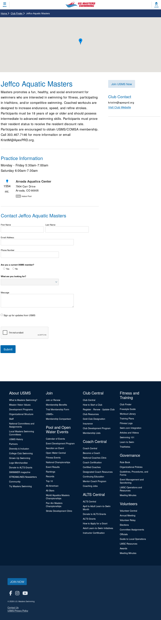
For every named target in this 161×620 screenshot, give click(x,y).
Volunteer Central (128, 510)
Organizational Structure (21, 414)
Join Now (17, 582)
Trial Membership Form (57, 409)
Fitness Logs (126, 423)
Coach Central (90, 448)
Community (14, 481)
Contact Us (13, 607)
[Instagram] (17, 593)
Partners (13, 443)
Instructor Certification (94, 532)
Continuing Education (93, 476)
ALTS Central (89, 501)
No (16, 268)
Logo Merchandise (18, 462)
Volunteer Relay (128, 520)
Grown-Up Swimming (19, 458)
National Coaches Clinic (94, 457)
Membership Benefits (56, 404)
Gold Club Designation (94, 418)
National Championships (58, 462)
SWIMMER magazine (19, 472)
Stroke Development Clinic (59, 510)
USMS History (16, 439)
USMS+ (49, 414)
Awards (123, 548)
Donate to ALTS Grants (20, 467)
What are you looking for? (13, 276)
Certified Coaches (92, 467)
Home (4, 13)
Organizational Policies (131, 466)
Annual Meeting (127, 515)
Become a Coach (91, 453)
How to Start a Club (92, 404)
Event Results (53, 466)
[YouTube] (25, 593)
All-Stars (50, 490)
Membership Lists (91, 432)
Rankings (50, 471)
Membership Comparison (58, 418)
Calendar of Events (55, 438)
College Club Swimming (21, 453)
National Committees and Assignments (21, 425)
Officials (124, 534)
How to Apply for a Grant (95, 523)
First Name (6, 224)
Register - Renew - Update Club (99, 409)
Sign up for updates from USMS (19, 315)
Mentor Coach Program (94, 481)
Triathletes (125, 446)
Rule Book (125, 462)
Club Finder (17, 13)
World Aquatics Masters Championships (57, 497)
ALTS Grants (89, 518)
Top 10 (49, 481)
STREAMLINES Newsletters (23, 476)
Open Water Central (56, 452)
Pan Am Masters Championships (54, 504)
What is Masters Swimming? (23, 400)
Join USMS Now (121, 84)
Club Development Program (97, 428)
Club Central (89, 400)
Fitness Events (53, 457)
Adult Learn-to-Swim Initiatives (98, 528)
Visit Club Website (119, 107)
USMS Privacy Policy (18, 610)
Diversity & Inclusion (19, 448)
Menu (5, 6)
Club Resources (91, 414)
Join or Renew (53, 400)
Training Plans (127, 418)
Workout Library (128, 413)
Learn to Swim (127, 442)
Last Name (50, 224)
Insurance (88, 423)
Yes (7, 268)
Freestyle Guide (128, 409)
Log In (156, 7)
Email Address (7, 237)
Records (50, 476)
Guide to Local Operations (133, 538)
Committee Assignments (132, 529)
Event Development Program (60, 443)
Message (5, 292)
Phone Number (7, 250)
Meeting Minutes (128, 495)
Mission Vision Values (20, 404)
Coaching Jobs (90, 485)
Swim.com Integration (130, 427)
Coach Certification (92, 462)
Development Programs (21, 409)
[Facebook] (10, 593)
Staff (11, 418)
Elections (124, 524)
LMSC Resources (128, 543)
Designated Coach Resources (98, 471)
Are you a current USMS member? (17, 264)
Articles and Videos (129, 432)
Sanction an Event (55, 448)
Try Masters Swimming (20, 486)
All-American (52, 485)
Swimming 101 (127, 437)
